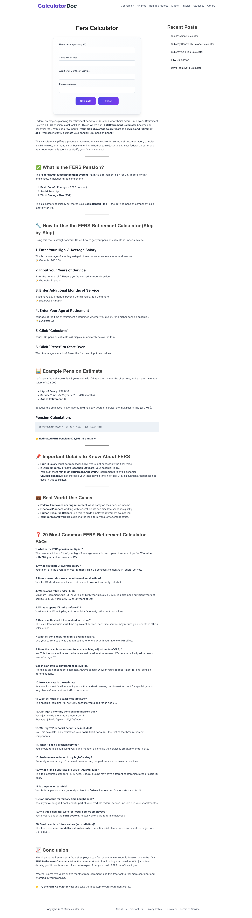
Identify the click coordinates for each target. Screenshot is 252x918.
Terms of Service (190, 909)
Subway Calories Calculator (187, 51)
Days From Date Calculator (186, 67)
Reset (108, 100)
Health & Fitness (158, 5)
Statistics (198, 5)
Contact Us (136, 909)
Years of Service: (68, 57)
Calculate (85, 100)
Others (211, 5)
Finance (141, 5)
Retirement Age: (67, 84)
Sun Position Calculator (184, 36)
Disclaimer (171, 909)
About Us (121, 909)
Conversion (127, 5)
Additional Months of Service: (74, 71)
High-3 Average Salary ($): (73, 44)
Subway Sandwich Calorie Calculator (192, 44)
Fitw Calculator (180, 59)
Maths (175, 5)
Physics (186, 5)
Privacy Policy (154, 909)
